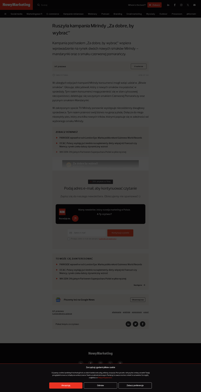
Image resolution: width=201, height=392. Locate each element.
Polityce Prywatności (105, 377)
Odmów (100, 385)
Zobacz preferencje (135, 385)
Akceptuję (65, 385)
